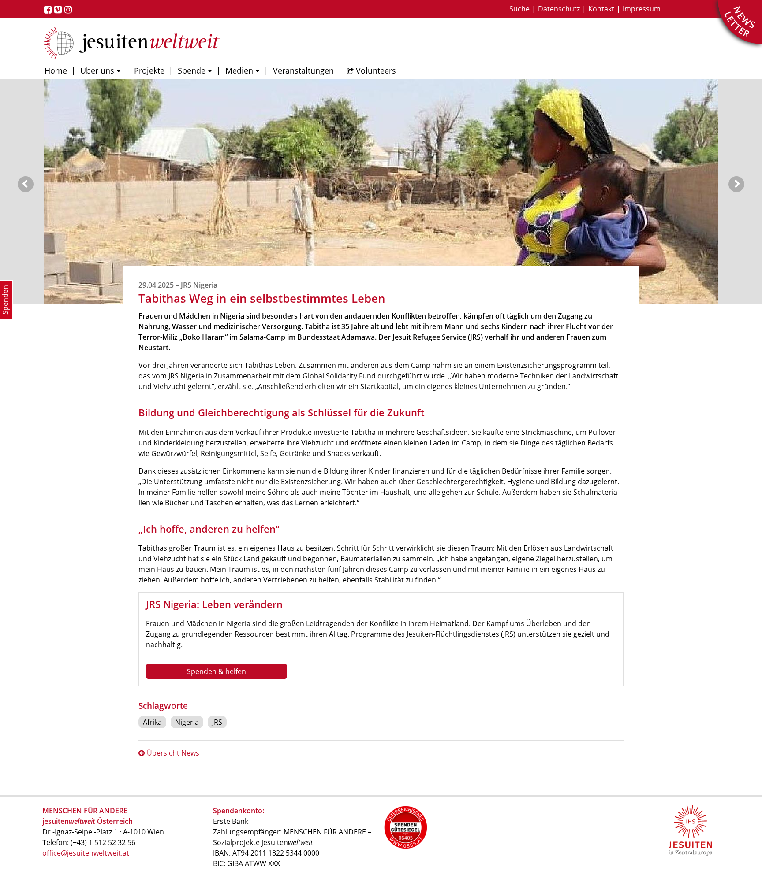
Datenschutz (559, 9)
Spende (191, 70)
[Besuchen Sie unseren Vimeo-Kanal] (59, 10)
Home (56, 70)
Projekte (149, 70)
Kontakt (601, 9)
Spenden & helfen (216, 671)
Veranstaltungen (303, 70)
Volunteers (376, 70)
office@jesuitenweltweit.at (85, 853)
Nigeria (187, 722)
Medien (239, 70)
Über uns (97, 70)
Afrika (152, 722)
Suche (519, 9)
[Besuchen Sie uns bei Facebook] (49, 10)
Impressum (642, 9)
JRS (217, 722)
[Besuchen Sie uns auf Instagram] (69, 10)
